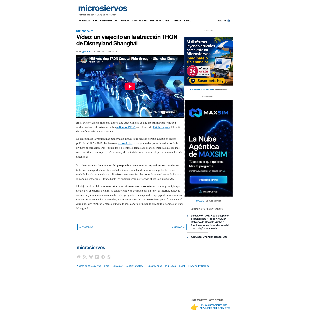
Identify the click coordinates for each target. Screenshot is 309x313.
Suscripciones (159, 20)
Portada (84, 20)
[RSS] (85, 257)
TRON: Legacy (161, 127)
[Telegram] (103, 257)
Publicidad (170, 265)
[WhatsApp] (109, 257)
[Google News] (78, 257)
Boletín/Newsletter (135, 265)
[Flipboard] (97, 257)
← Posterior (86, 227)
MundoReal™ (84, 31)
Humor (125, 20)
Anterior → (178, 227)
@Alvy (86, 51)
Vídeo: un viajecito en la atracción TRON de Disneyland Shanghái (126, 39)
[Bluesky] (91, 257)
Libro (187, 20)
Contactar (139, 20)
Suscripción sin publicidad (201, 89)
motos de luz (125, 143)
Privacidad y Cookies (198, 265)
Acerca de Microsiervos (89, 265)
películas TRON (126, 127)
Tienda (176, 20)
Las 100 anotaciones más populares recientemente (215, 306)
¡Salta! (221, 20)
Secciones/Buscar (105, 20)
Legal (182, 265)
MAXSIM (200, 200)
